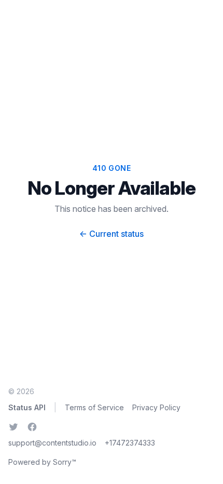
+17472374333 (130, 442)
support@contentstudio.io (52, 442)
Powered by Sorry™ (42, 462)
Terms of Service (94, 407)
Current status (111, 233)
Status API (27, 407)
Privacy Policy (156, 407)
